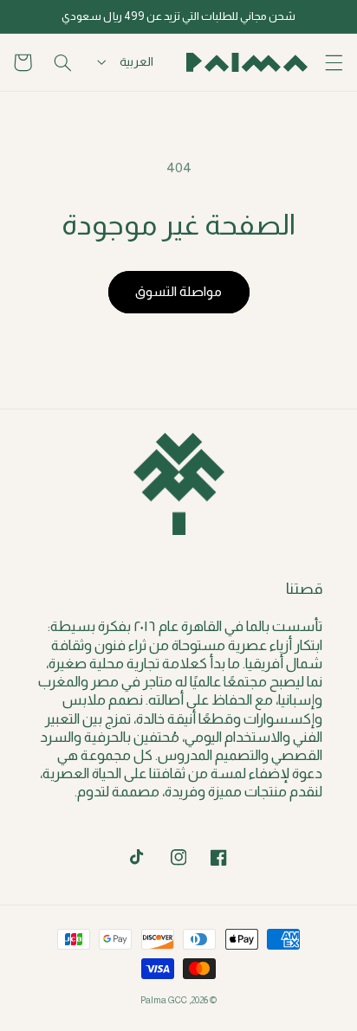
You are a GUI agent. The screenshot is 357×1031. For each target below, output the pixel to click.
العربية (136, 61)
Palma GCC (163, 1000)
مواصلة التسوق (178, 291)
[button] (334, 62)
